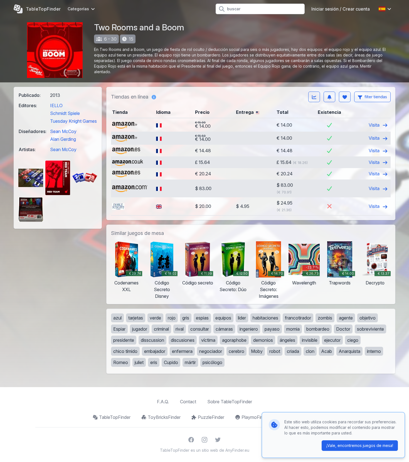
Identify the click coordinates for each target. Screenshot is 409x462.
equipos (223, 318)
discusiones (182, 340)
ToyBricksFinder (164, 417)
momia (293, 329)
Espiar (119, 329)
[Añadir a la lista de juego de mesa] (345, 97)
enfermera (182, 351)
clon (310, 351)
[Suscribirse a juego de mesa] (329, 97)
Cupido (171, 362)
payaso (272, 329)
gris (185, 318)
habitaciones (265, 318)
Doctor (343, 329)
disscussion (152, 340)
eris (153, 362)
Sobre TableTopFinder (229, 401)
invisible (309, 340)
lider (242, 318)
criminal (161, 329)
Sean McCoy (63, 131)
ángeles (287, 340)
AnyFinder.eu (237, 450)
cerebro (236, 351)
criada (293, 351)
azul (117, 318)
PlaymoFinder (255, 417)
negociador (210, 351)
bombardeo (317, 329)
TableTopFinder (114, 417)
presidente (123, 340)
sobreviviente (370, 329)
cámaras (224, 329)
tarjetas (135, 318)
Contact (188, 401)
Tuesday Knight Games (73, 121)
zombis (325, 318)
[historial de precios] (314, 97)
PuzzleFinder (211, 417)
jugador (139, 329)
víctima (208, 340)
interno (374, 351)
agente (346, 318)
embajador (154, 351)
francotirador (298, 318)
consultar (199, 329)
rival (180, 329)
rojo (172, 318)
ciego (352, 340)
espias (202, 318)
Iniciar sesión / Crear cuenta (340, 9)
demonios (263, 340)
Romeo (120, 362)
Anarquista (349, 351)
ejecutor (332, 340)
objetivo (367, 318)
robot (274, 351)
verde (155, 318)
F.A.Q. (163, 401)
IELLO (56, 105)
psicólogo (212, 362)
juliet (139, 362)
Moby (257, 351)
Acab (326, 351)
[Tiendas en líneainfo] (153, 97)
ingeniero (249, 329)
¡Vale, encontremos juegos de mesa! (359, 445)
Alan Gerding (63, 139)
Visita (375, 125)
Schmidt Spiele (65, 113)
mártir (190, 362)
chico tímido (125, 351)
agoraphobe (234, 340)
